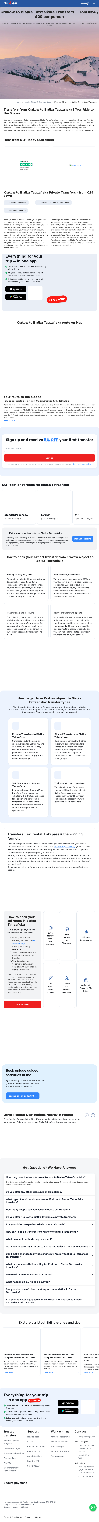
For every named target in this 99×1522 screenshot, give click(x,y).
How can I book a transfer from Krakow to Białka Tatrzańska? (42, 1231)
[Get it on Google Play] (68, 1411)
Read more (8, 1373)
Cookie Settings (34, 1456)
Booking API (33, 1461)
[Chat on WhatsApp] (93, 1507)
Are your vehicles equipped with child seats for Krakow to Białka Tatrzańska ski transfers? (44, 1301)
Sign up (49, 458)
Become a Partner (59, 1441)
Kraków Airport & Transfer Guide (37, 102)
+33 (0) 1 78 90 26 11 (85, 1477)
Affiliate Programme (60, 1437)
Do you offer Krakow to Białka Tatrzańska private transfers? (41, 1216)
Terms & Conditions (13, 1517)
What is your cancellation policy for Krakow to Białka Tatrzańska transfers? (44, 1265)
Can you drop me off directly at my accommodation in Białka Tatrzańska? (41, 1290)
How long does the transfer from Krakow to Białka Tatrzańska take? (46, 1177)
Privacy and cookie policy (81, 464)
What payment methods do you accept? (29, 1239)
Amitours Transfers (60, 1451)
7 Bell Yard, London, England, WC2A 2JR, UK (86, 1448)
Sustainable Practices (14, 1453)
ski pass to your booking (64, 846)
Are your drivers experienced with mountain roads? (36, 1224)
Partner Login (57, 1446)
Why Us (7, 1463)
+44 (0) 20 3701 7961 (84, 1456)
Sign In (85, 3)
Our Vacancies (57, 1456)
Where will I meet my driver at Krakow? (29, 1274)
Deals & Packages (12, 1448)
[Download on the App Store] (68, 1403)
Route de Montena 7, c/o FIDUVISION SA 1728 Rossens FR (86, 1470)
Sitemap (38, 1517)
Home (18, 102)
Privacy (28, 1517)
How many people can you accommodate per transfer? (38, 1209)
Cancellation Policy (36, 1446)
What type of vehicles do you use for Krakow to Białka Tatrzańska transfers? (44, 1201)
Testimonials (9, 1458)
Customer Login (34, 1451)
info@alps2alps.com (86, 1437)
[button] (93, 1115)
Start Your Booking (82, 539)
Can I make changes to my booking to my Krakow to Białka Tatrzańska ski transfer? (47, 1255)
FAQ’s (30, 1441)
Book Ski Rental (22, 1004)
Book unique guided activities (23, 1096)
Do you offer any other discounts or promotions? (34, 1191)
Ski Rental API (33, 1466)
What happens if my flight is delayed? (28, 1281)
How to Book (33, 1437)
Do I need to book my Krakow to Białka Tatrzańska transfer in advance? (48, 1246)
